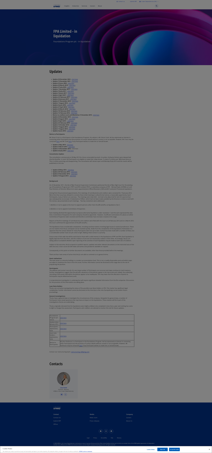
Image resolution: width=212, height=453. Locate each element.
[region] (106, 449)
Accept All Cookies (174, 449)
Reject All (162, 449)
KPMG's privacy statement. (85, 451)
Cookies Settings (151, 449)
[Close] (209, 449)
